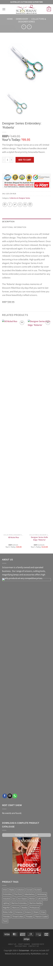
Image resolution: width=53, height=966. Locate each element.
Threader (29, 916)
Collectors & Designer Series (32, 20)
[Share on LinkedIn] (30, 204)
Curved (29, 890)
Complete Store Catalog (26, 834)
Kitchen (32, 899)
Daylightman (21, 946)
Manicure (15, 908)
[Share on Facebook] (9, 204)
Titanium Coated (41, 916)
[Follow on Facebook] (4, 796)
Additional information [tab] (14, 227)
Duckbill (37, 890)
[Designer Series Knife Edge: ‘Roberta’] (39, 426)
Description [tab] (8, 221)
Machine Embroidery (19, 903)
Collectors (20, 890)
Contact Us (33, 946)
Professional (34, 908)
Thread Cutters (17, 916)
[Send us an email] (9, 796)
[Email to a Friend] (20, 204)
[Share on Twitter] (15, 204)
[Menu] (4, 9)
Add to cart (24, 159)
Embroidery (22, 19)
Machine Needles (35, 903)
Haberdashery (29, 894)
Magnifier (6, 908)
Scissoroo (18, 912)
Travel (5, 921)
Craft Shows (24, 944)
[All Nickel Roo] (13, 426)
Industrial (6, 899)
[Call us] (15, 796)
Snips (43, 912)
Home (10, 19)
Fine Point (18, 894)
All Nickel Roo (13, 537)
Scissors (28, 912)
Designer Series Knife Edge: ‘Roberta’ (39, 538)
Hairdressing (41, 894)
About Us (12, 944)
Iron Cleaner (22, 899)
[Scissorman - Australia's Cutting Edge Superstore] (26, 9)
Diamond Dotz (38, 944)
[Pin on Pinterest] (25, 204)
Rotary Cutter (8, 912)
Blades (11, 890)
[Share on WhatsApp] (4, 204)
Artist (5, 890)
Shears (35, 912)
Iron (13, 899)
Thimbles (6, 916)
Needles (24, 908)
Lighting (6, 903)
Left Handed (42, 899)
